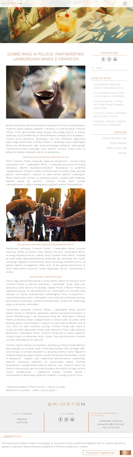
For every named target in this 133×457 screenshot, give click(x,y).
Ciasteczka (22, 422)
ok (125, 452)
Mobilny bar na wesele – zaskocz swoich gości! (31, 390)
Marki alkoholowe (117, 148)
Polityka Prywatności (101, 452)
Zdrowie (122, 153)
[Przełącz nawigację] (125, 3)
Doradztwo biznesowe (114, 138)
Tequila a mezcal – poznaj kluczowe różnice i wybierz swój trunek (109, 104)
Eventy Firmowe (118, 143)
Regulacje (22, 419)
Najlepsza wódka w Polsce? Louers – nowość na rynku (36, 386)
